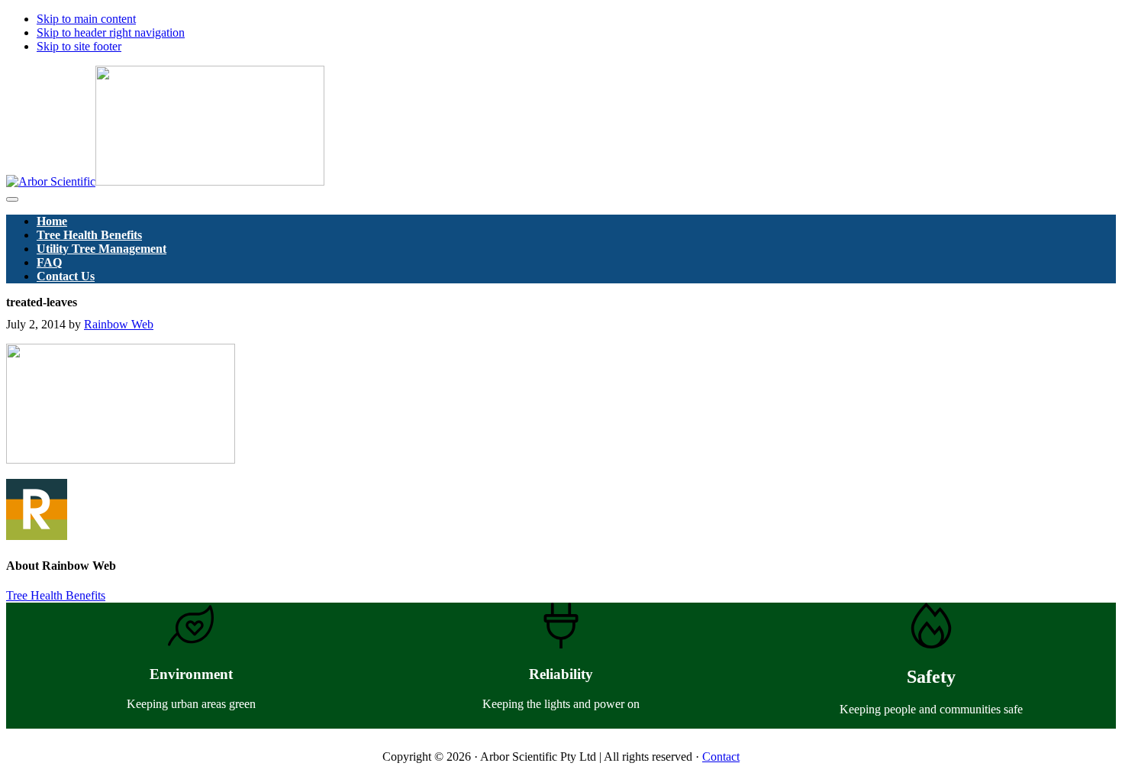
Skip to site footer (79, 46)
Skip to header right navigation (111, 32)
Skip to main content (86, 18)
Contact (721, 756)
